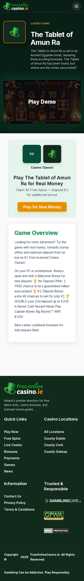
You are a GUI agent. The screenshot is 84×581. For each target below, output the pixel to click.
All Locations (54, 432)
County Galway (55, 452)
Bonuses (11, 452)
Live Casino (13, 445)
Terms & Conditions (19, 509)
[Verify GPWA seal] (53, 515)
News (8, 471)
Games (9, 465)
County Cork (53, 445)
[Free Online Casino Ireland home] (36, 6)
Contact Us (12, 496)
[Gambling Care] (62, 500)
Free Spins (12, 438)
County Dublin (54, 438)
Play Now (11, 432)
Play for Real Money (42, 206)
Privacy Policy (15, 503)
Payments (12, 458)
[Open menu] (76, 6)
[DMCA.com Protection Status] (56, 530)
